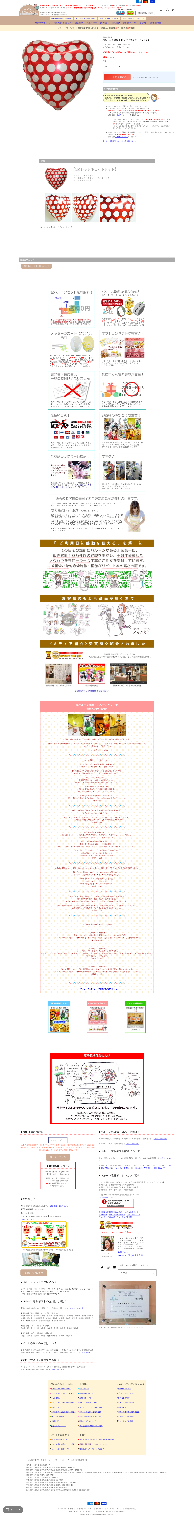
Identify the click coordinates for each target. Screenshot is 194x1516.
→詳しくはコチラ (27, 1219)
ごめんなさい (104, 23)
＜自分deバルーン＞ (122, 115)
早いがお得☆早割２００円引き (90, 1426)
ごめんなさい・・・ (58, 1426)
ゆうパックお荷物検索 (124, 1168)
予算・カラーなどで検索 (109, 19)
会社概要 (143, 23)
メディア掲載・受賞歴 (117, 1215)
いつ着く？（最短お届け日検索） (63, 1412)
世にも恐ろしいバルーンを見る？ (91, 1449)
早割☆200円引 (39, 23)
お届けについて (85, 1398)
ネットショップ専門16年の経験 (62, 1403)
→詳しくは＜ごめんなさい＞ (59, 1206)
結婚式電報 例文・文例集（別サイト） (93, 1444)
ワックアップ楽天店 (124, 1217)
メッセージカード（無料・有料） (91, 1407)
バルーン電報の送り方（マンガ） (63, 1393)
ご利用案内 (116, 23)
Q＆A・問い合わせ (57, 1417)
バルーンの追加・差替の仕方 (90, 1412)
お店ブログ (123, 1252)
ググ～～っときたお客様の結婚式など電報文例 (96, 1439)
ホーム (105, 141)
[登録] (153, 1272)
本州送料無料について (87, 1393)
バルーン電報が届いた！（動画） (63, 1444)
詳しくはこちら (58, 1157)
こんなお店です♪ (124, 1398)
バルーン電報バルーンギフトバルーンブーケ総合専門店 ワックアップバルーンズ (91, 1509)
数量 (105, 61)
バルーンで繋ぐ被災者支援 (130, 1255)
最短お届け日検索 (34, 1272)
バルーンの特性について (60, 1449)
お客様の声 (127, 23)
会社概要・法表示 (124, 1389)
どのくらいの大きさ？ (59, 1439)
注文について (84, 1389)
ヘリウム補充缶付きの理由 (60, 1389)
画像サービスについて (87, 1421)
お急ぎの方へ (56, 1407)
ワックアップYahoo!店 (107, 1217)
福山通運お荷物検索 (143, 1168)
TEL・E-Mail (103, 1197)
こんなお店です (131, 1212)
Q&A (135, 23)
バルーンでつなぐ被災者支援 (128, 1412)
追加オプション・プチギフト (133, 19)
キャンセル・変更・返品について (91, 1417)
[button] (161, 10)
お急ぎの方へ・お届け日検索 (86, 23)
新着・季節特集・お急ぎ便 (61, 19)
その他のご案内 (155, 23)
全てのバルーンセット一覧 (85, 19)
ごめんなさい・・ (133, 1215)
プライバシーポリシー (126, 1393)
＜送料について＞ (121, 137)
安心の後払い (56, 1398)
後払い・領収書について (88, 1403)
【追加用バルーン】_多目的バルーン (122, 141)
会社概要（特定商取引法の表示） (111, 1212)
